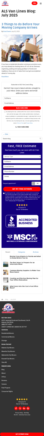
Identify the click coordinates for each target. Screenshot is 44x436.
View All (4, 362)
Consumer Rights (7, 391)
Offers (4, 377)
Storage (4, 340)
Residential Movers (8, 333)
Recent (8, 252)
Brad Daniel (7, 31)
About (4, 373)
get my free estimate (22, 189)
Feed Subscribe (23, 127)
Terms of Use (20, 123)
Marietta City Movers (8, 351)
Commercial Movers (8, 337)
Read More (5, 76)
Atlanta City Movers (8, 348)
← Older (5, 134)
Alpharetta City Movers (9, 355)
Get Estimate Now (22, 434)
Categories (21, 252)
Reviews (4, 380)
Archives (36, 252)
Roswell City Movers (8, 358)
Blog (3, 369)
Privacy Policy (29, 123)
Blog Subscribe (22, 108)
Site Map (26, 413)
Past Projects (6, 388)
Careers (4, 384)
